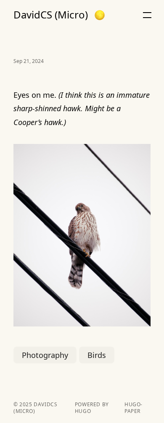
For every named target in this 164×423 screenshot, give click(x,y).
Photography (45, 355)
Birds (96, 355)
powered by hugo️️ (92, 408)
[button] (100, 15)
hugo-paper (133, 408)
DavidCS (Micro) (50, 14)
